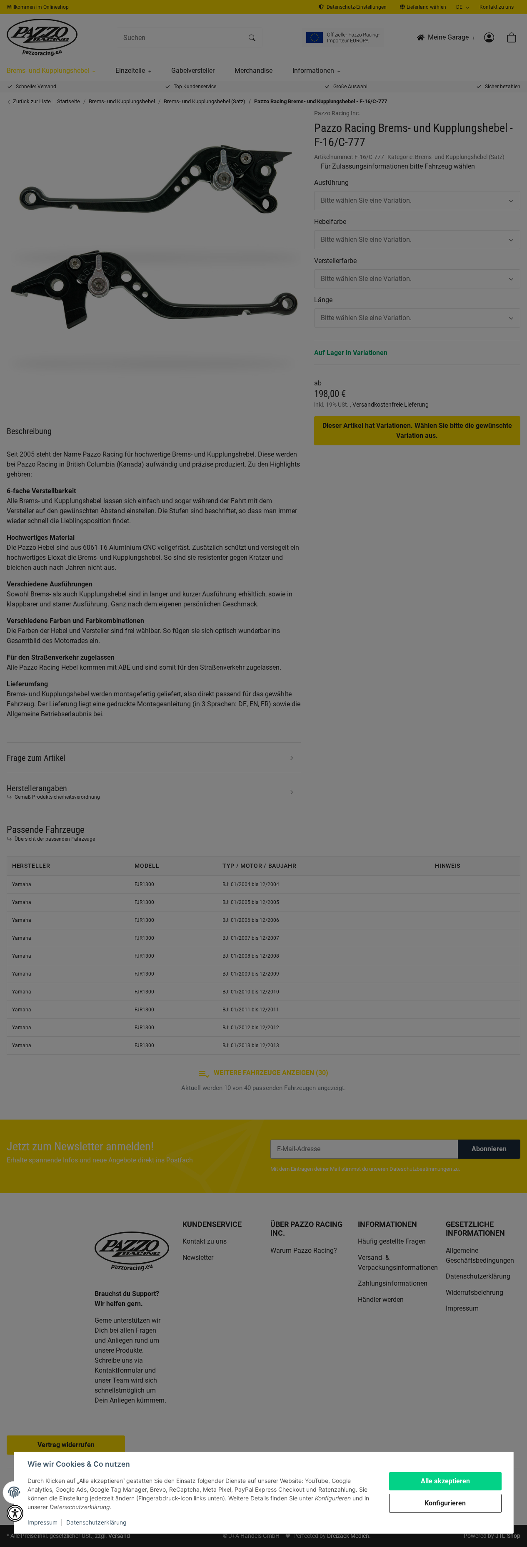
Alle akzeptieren (445, 1481)
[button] (15, 1513)
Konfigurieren (445, 1503)
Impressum (42, 1522)
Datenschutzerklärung (96, 1522)
